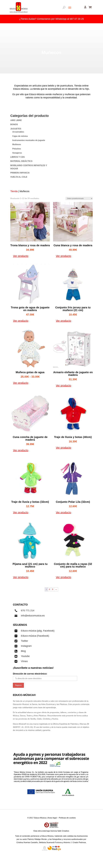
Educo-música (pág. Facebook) (37, 630)
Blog (23, 651)
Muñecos (16, 144)
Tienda (14, 191)
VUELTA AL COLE (18, 177)
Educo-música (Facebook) (35, 635)
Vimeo (24, 661)
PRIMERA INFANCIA (20, 173)
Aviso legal (52, 818)
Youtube (25, 656)
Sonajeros (17, 153)
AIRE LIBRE (16, 120)
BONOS (14, 124)
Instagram (26, 646)
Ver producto (20, 255)
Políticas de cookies (67, 818)
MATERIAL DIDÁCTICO (21, 161)
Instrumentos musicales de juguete (28, 140)
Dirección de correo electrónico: (30, 673)
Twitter (24, 641)
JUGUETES (15, 129)
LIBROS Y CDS (17, 157)
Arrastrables (18, 132)
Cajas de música (20, 136)
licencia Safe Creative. (60, 831)
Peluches (16, 149)
